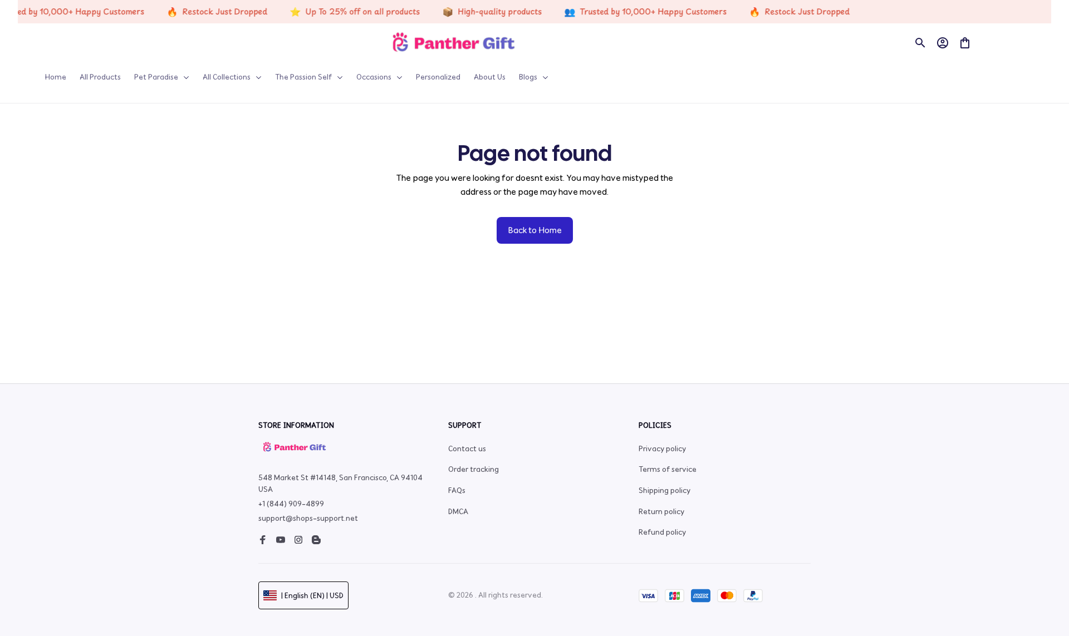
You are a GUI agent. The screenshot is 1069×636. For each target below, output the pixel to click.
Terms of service (668, 469)
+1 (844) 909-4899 (291, 504)
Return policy (661, 511)
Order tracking (473, 469)
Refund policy (662, 532)
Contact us (467, 448)
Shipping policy (664, 490)
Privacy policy (662, 448)
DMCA (458, 511)
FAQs (456, 490)
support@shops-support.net (308, 518)
